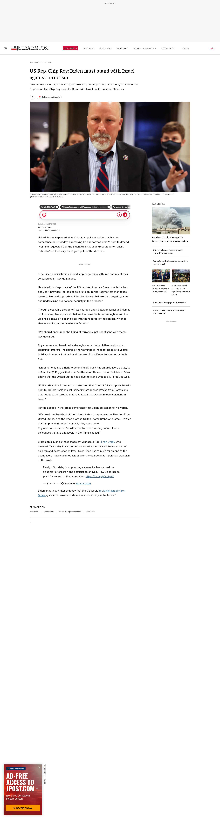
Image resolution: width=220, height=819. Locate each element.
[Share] (32, 97)
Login (211, 48)
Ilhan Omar (90, 512)
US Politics (48, 62)
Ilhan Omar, (108, 441)
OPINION (185, 48)
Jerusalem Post (36, 62)
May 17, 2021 (83, 483)
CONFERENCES (70, 48)
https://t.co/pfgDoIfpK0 (100, 476)
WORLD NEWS (105, 48)
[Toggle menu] (5, 48)
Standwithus (49, 512)
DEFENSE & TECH (168, 48)
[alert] (23, 789)
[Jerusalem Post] (28, 48)
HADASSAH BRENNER (48, 224)
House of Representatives (70, 512)
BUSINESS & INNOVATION (145, 48)
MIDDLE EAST (122, 48)
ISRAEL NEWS (88, 48)
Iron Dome (34, 512)
